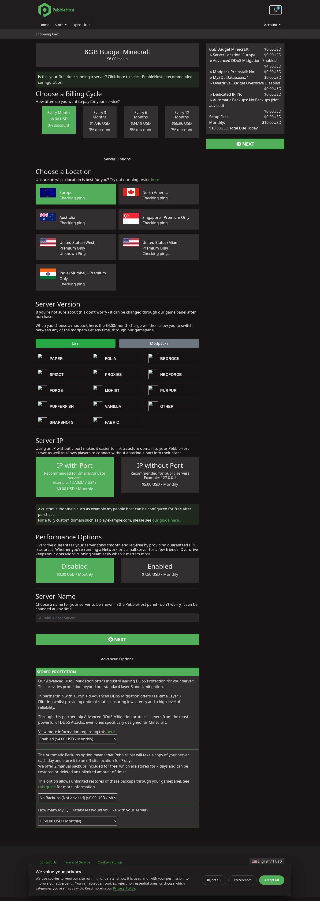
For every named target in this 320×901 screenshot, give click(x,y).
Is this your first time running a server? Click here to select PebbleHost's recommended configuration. (115, 79)
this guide (47, 786)
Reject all (214, 880)
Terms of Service (77, 862)
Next (119, 639)
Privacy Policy (124, 888)
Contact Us (48, 862)
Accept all (271, 880)
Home (44, 24)
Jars (75, 343)
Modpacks (159, 343)
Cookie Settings (110, 862)
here (155, 179)
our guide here (165, 520)
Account (271, 24)
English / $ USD (269, 861)
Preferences (242, 880)
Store (59, 24)
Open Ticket (82, 24)
